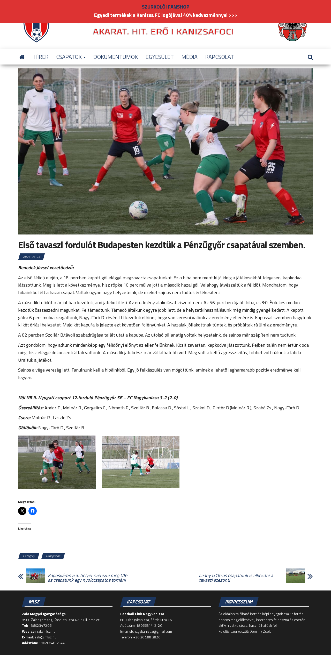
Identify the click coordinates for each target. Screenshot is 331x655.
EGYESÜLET (160, 56)
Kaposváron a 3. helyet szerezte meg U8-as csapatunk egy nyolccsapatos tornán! (88, 577)
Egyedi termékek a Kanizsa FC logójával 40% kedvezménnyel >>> (165, 15)
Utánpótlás (53, 555)
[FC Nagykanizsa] (22, 57)
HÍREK (41, 56)
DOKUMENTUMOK (115, 56)
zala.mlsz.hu (45, 631)
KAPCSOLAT (219, 56)
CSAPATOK (69, 56)
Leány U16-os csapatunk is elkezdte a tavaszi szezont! (236, 577)
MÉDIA (190, 56)
